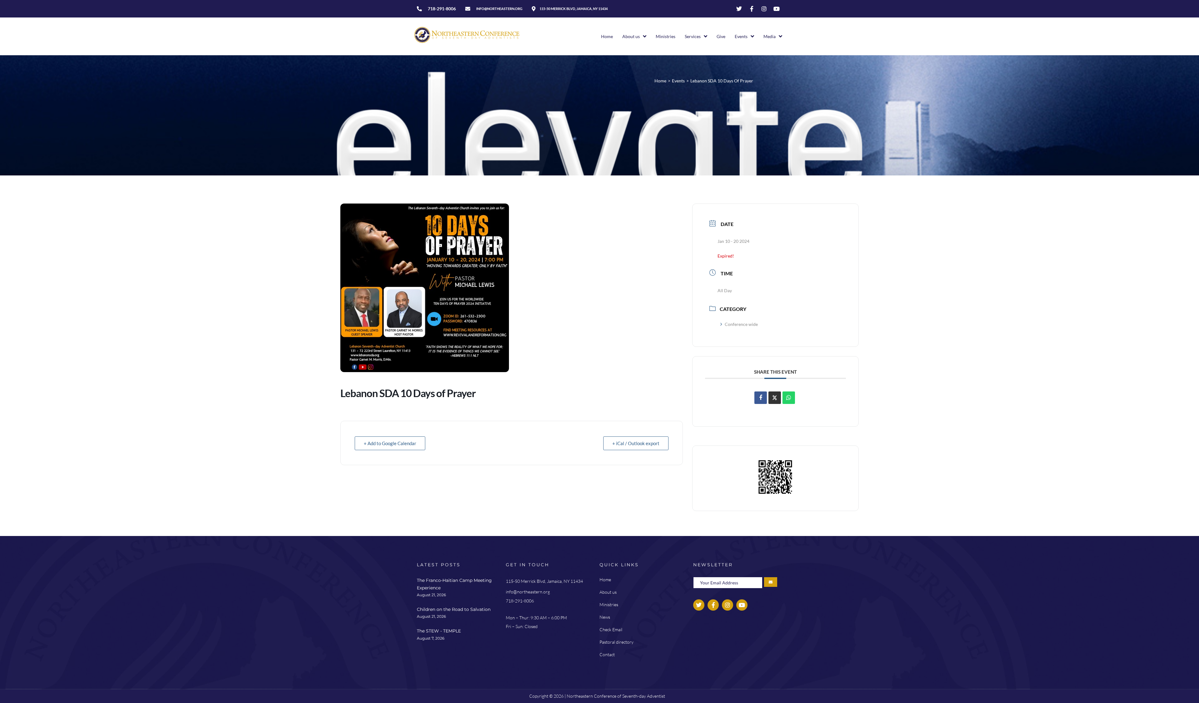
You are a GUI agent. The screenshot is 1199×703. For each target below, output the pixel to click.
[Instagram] (764, 8)
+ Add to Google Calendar (390, 443)
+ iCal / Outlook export (635, 443)
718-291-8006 (520, 600)
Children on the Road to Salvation (454, 609)
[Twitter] (739, 8)
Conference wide (741, 324)
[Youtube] (776, 8)
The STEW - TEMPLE (439, 631)
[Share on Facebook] (760, 397)
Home (660, 80)
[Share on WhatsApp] (788, 397)
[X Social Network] (774, 397)
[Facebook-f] (751, 8)
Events (678, 80)
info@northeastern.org (528, 591)
